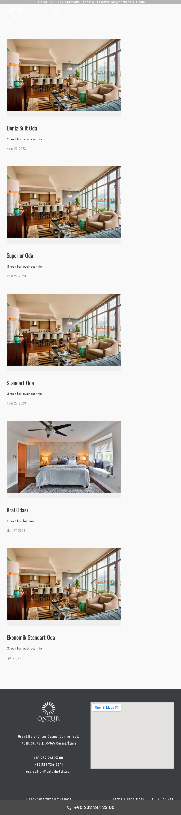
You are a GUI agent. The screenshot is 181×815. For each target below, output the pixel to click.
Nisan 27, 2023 (16, 148)
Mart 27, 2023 (16, 530)
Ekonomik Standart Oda (31, 637)
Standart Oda (20, 382)
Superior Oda (20, 255)
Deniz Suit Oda (22, 128)
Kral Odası (17, 510)
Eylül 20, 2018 (15, 657)
